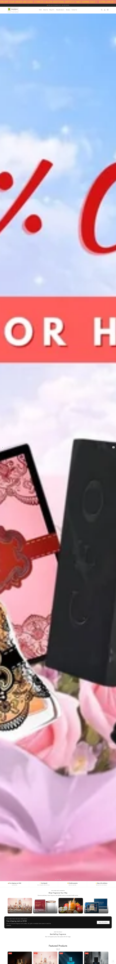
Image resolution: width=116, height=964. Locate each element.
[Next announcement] (87, 5)
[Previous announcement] (28, 5)
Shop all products (103, 922)
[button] (52, 9)
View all (58, 949)
